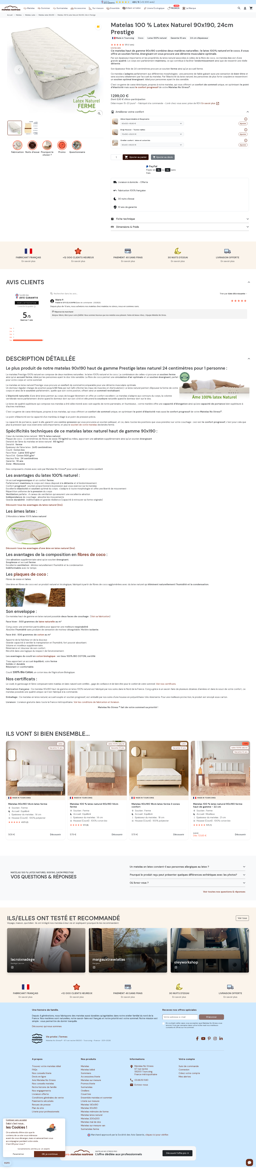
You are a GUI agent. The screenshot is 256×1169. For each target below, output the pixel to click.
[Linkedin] (221, 1038)
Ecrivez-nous (141, 1084)
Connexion (184, 1069)
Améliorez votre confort (127, 112)
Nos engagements (41, 1090)
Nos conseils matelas (43, 1083)
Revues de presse (41, 1104)
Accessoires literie (90, 1076)
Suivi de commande (189, 1066)
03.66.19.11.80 (141, 1080)
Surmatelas (86, 1087)
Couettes (86, 1094)
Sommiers (86, 1073)
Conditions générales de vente (48, 1097)
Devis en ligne (39, 1076)
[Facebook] (197, 1038)
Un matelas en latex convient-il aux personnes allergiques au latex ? (169, 866)
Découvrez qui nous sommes (47, 1026)
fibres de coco (91, 554)
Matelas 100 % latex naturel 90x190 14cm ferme (94, 805)
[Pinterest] (209, 1038)
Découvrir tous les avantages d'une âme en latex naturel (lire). (40, 548)
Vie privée (51, 1036)
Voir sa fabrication (100, 616)
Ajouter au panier (136, 157)
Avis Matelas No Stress (44, 1080)
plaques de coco (30, 574)
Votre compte (187, 1059)
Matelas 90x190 (89, 1108)
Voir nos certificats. (166, 683)
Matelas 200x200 (90, 1118)
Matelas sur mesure (91, 1080)
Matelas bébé (88, 1069)
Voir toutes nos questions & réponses (224, 891)
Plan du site (38, 1108)
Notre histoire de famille (44, 1087)
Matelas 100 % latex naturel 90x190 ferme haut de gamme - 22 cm (217, 805)
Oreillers (85, 1090)
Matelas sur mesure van (93, 1125)
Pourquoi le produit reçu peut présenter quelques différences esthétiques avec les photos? (183, 874)
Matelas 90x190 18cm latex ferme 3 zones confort (156, 805)
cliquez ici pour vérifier (156, 1134)
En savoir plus (210, 103)
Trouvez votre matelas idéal (46, 1066)
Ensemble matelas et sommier (96, 1097)
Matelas (85, 1066)
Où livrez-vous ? (139, 882)
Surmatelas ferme (90, 1129)
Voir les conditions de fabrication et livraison (96, 702)
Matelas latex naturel (91, 1115)
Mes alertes (185, 1076)
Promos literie (88, 1083)
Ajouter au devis (163, 157)
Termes (63, 1036)
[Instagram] (215, 1038)
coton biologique (45, 656)
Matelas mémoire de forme (95, 1111)
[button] (239, 8)
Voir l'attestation (26, 303)
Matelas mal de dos (91, 1122)
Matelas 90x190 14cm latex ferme (27, 803)
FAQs (34, 1069)
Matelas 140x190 (89, 1104)
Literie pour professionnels (45, 1111)
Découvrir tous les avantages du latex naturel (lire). (34, 504)
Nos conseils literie (41, 1073)
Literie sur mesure (90, 1101)
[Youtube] (203, 1038)
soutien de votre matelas (84, 424)
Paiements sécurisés (42, 1101)
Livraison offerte (40, 1094)
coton (41, 634)
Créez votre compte (189, 1073)
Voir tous (242, 918)
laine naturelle (46, 621)
